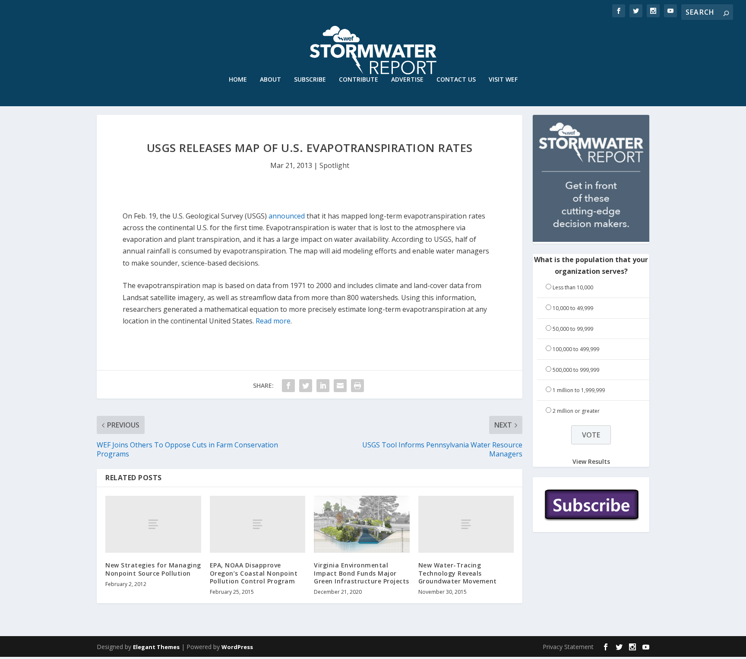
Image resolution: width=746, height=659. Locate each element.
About (270, 79)
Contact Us (456, 79)
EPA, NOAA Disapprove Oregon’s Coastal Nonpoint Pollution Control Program (254, 573)
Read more (273, 321)
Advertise (407, 79)
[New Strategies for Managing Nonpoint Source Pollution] (153, 524)
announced (287, 216)
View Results (591, 461)
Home (238, 79)
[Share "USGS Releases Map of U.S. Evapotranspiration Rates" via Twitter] (305, 385)
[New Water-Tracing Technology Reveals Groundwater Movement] (466, 524)
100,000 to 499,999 (576, 349)
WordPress (237, 647)
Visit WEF (503, 79)
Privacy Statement (568, 647)
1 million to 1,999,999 (579, 390)
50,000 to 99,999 (573, 329)
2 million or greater (576, 411)
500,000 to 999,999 (576, 370)
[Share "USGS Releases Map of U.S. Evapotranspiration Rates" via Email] (340, 385)
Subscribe (310, 79)
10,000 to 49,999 (573, 308)
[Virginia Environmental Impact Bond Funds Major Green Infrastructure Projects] (362, 524)
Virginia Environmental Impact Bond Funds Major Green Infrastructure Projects (361, 573)
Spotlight (334, 165)
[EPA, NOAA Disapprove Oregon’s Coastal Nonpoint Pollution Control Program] (258, 524)
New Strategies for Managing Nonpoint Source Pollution (153, 569)
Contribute (358, 79)
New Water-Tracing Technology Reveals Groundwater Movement (457, 573)
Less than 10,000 (573, 287)
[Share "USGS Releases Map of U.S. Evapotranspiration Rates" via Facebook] (288, 385)
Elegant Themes (156, 647)
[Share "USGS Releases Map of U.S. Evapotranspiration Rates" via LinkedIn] (323, 385)
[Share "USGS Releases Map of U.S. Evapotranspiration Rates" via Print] (357, 385)
